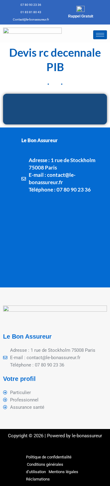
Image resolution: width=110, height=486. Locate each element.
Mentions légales (63, 471)
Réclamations (38, 479)
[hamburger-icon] (100, 34)
